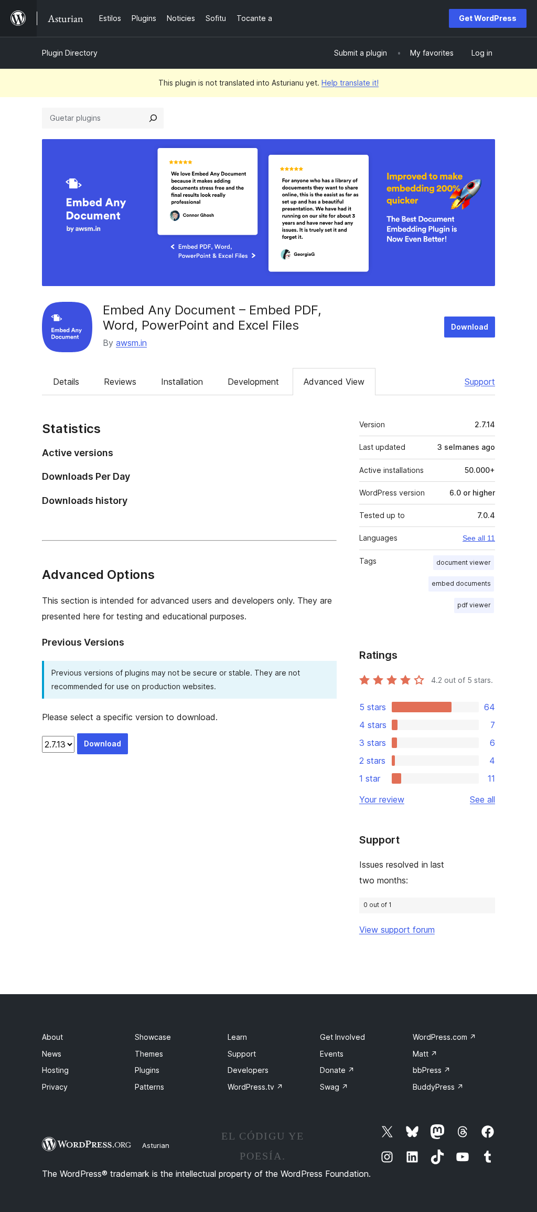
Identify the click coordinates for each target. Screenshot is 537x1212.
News (51, 1053)
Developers (248, 1070)
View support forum (397, 929)
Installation (182, 381)
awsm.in (131, 343)
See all (482, 799)
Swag (334, 1086)
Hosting (55, 1070)
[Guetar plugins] (153, 118)
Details (66, 381)
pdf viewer (474, 605)
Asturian (155, 1145)
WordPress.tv (255, 1086)
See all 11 (479, 538)
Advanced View (334, 381)
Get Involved (342, 1036)
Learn (237, 1036)
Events (331, 1053)
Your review (381, 799)
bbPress (431, 1070)
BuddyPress (438, 1086)
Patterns (149, 1086)
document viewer (463, 562)
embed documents (461, 583)
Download (469, 326)
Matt (425, 1053)
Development (253, 381)
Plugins (147, 1070)
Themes (149, 1053)
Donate (337, 1070)
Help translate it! (350, 82)
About (52, 1036)
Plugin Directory (70, 52)
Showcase (153, 1036)
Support (480, 381)
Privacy (55, 1086)
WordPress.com (444, 1036)
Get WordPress (488, 18)
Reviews (120, 381)
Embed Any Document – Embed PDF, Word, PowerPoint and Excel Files (212, 317)
